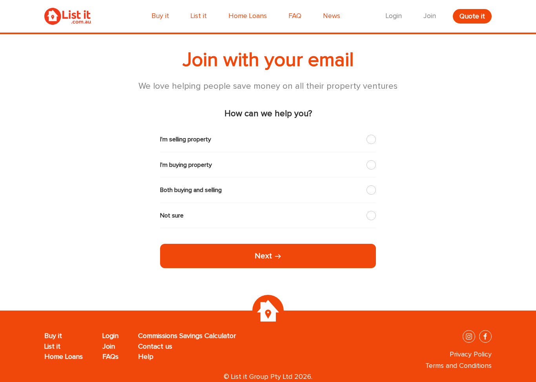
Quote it (472, 16)
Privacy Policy (471, 354)
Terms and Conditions (458, 365)
